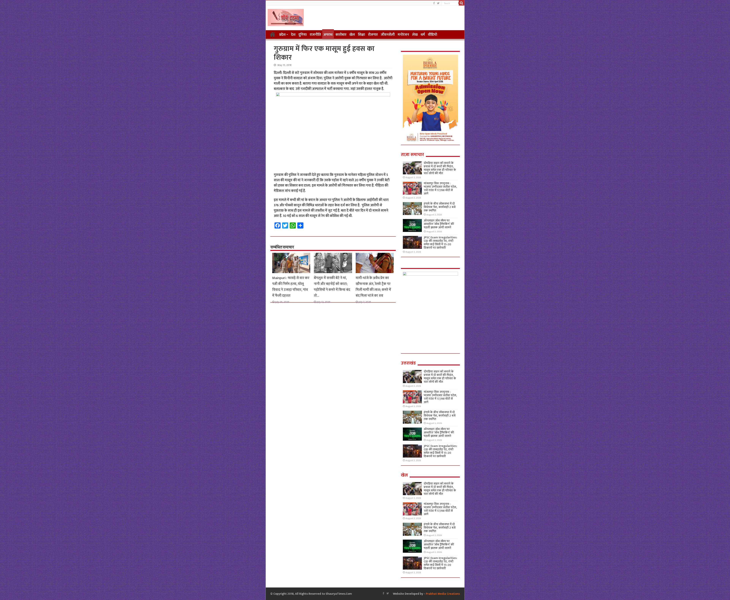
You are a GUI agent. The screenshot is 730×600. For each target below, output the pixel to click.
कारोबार (341, 35)
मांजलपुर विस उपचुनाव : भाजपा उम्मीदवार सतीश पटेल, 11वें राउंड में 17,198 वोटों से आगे (440, 188)
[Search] (461, 3)
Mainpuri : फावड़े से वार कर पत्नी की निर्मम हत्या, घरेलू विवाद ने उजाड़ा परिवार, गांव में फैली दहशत (290, 287)
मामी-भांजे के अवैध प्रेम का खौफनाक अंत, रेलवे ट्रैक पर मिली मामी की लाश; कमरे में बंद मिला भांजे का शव (373, 287)
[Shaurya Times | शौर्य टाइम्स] (286, 16)
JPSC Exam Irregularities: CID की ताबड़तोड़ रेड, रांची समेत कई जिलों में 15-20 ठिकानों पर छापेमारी (440, 242)
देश (293, 35)
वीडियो (432, 35)
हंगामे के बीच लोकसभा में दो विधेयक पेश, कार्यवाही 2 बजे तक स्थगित (439, 207)
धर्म (423, 35)
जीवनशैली (388, 35)
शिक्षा (361, 35)
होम (273, 34)
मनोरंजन (403, 35)
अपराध (328, 35)
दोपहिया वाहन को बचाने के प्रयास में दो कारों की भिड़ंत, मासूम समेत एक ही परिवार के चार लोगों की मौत (440, 168)
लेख (415, 35)
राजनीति (315, 35)
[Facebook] (434, 3)
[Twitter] (438, 3)
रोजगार (373, 35)
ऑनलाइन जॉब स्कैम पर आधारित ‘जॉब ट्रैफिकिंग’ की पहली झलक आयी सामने (439, 224)
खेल (352, 35)
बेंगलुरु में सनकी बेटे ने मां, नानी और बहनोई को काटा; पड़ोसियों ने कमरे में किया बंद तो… (332, 287)
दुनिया (302, 35)
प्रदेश (282, 35)
